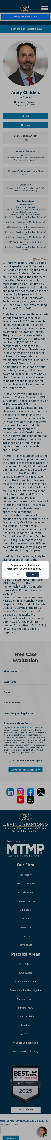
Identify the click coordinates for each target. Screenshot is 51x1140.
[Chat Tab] (25, 570)
